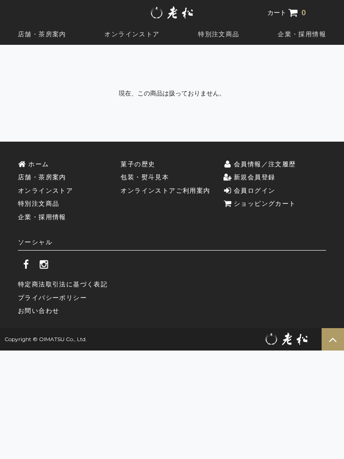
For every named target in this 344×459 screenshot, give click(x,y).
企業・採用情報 (302, 34)
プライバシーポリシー (52, 297)
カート (286, 12)
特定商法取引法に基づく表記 (63, 284)
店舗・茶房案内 (42, 34)
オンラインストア (131, 34)
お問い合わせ (38, 310)
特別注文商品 (218, 34)
